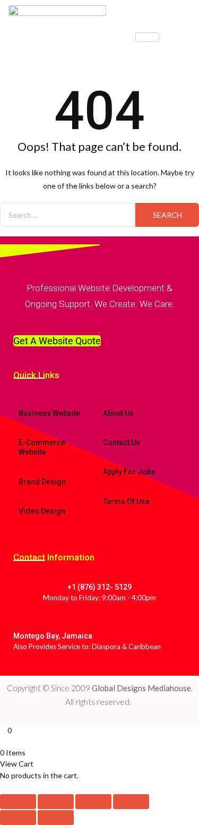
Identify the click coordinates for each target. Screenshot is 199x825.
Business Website (49, 413)
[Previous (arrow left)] (18, 817)
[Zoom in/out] (18, 801)
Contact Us (121, 442)
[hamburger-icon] (147, 37)
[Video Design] (20, 491)
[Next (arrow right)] (56, 817)
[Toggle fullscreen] (56, 801)
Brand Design (42, 482)
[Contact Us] (104, 422)
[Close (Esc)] (131, 801)
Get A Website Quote (57, 340)
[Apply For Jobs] (104, 452)
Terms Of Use (126, 501)
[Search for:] (67, 215)
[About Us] (104, 393)
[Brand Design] (20, 462)
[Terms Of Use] (104, 481)
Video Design (42, 511)
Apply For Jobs (129, 471)
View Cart (16, 763)
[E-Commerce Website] (20, 422)
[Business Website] (20, 393)
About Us (118, 413)
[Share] (93, 801)
